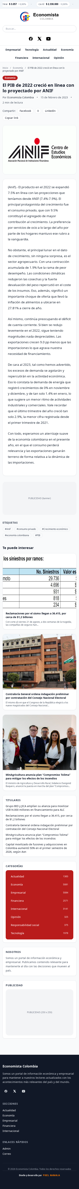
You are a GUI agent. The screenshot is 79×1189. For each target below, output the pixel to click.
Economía (67, 49)
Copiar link (11, 118)
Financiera (21, 57)
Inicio (5, 67)
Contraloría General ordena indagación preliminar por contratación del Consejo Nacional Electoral (39, 827)
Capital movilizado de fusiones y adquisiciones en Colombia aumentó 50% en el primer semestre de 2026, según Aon (36, 848)
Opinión (59, 57)
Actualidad (50, 49)
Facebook (25, 111)
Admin (7, 1148)
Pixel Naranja (51, 1175)
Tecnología (32, 49)
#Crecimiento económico (55, 529)
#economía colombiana (17, 535)
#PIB (37, 535)
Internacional (41, 57)
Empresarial (13, 49)
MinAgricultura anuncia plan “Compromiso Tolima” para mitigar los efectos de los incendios (37, 836)
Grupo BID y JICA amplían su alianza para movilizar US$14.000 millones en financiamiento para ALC (37, 807)
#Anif (7, 529)
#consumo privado (26, 529)
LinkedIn (50, 111)
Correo (7, 1153)
